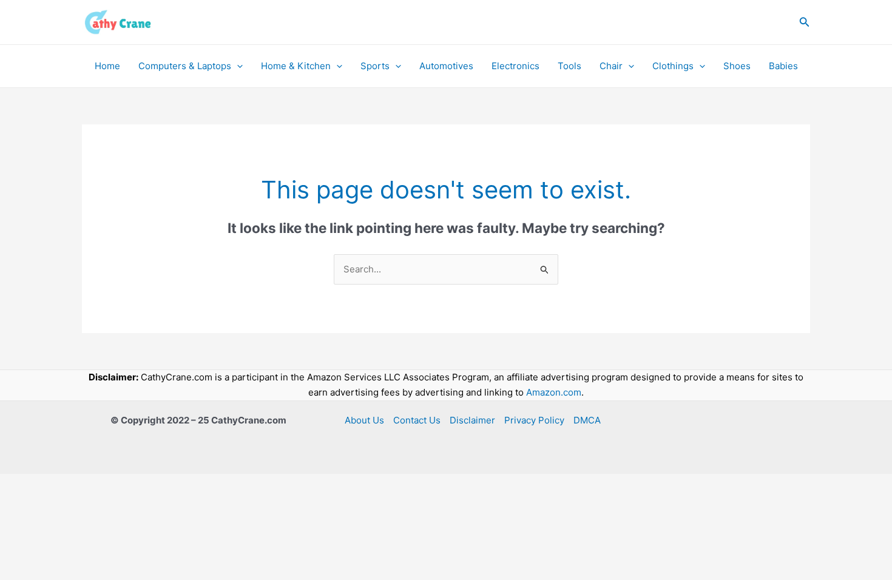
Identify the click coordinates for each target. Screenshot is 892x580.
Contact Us (417, 420)
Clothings (673, 66)
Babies (783, 66)
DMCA (587, 420)
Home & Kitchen (296, 66)
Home (107, 66)
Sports (375, 66)
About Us (364, 420)
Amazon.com (553, 392)
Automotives (446, 66)
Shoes (737, 66)
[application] (237, 66)
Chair (611, 66)
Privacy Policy (534, 420)
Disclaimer (472, 420)
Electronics (515, 66)
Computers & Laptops (184, 66)
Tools (569, 66)
